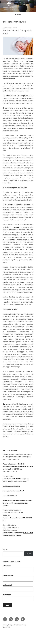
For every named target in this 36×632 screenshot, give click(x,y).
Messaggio (7, 595)
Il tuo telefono (8, 575)
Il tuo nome (7, 566)
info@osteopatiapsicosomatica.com (15, 481)
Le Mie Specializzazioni (11, 486)
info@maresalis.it (14, 535)
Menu (19, 14)
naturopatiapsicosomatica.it (13, 491)
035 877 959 (28, 533)
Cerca (5, 549)
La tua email (7, 585)
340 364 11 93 (17, 479)
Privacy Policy (7, 625)
